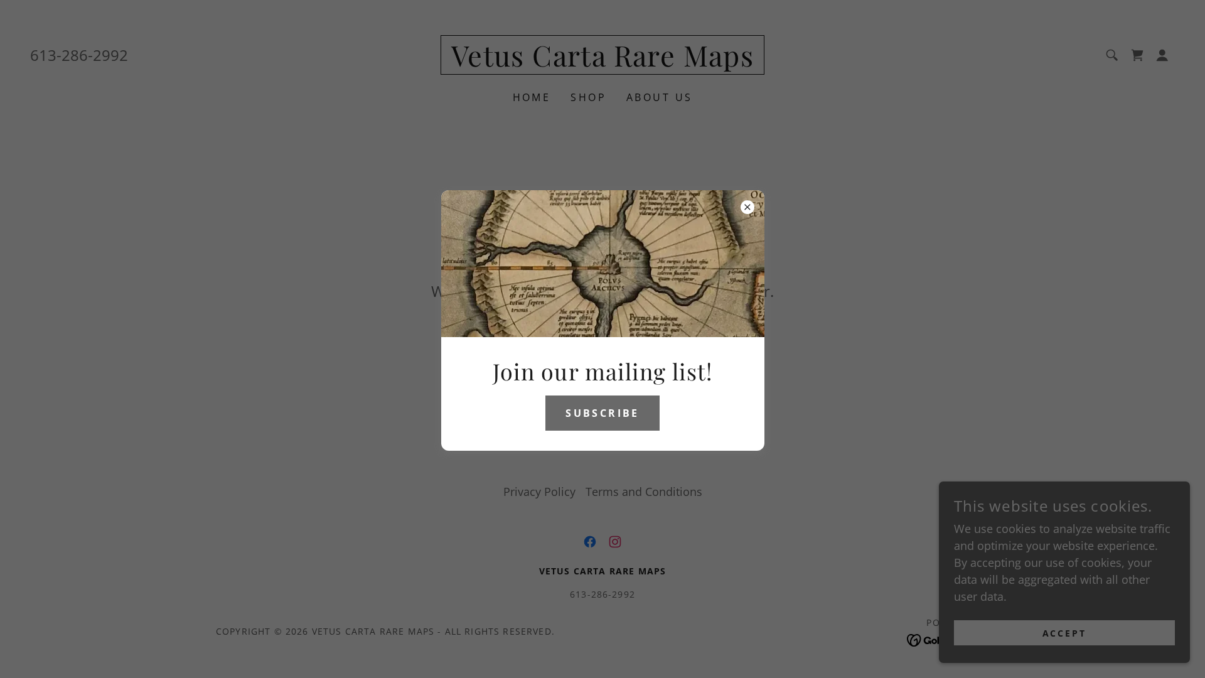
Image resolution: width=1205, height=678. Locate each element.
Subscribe (602, 413)
